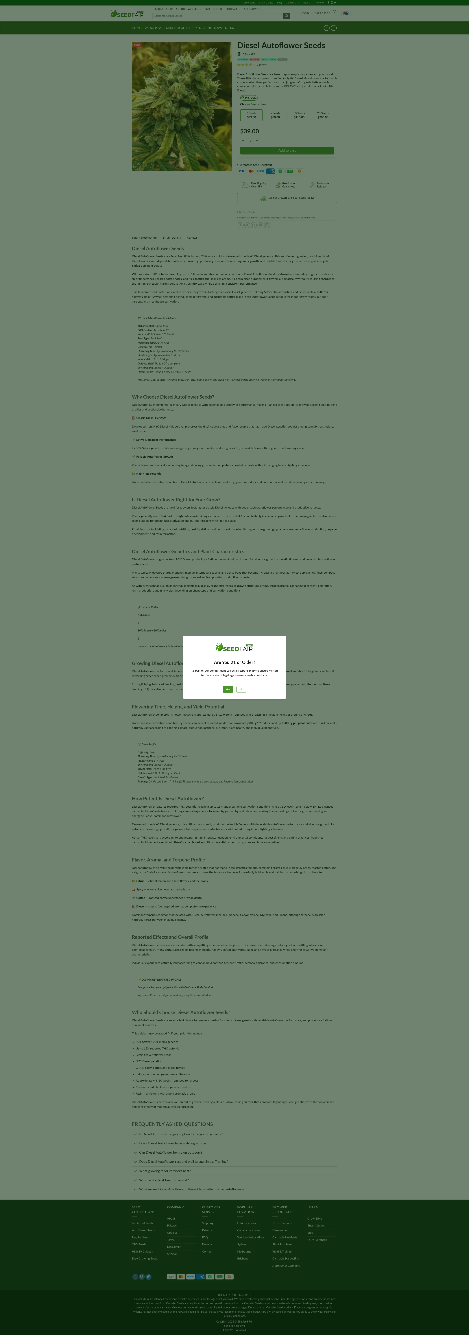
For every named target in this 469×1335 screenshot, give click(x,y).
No (241, 689)
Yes (228, 689)
